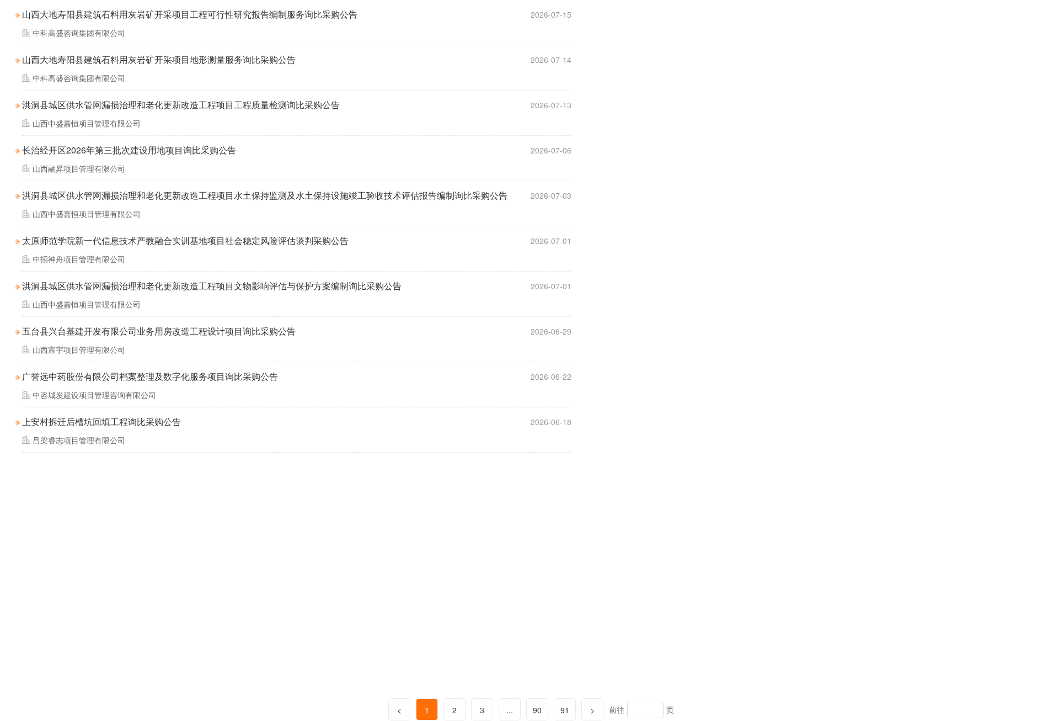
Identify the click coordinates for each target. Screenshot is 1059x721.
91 (564, 709)
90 (537, 709)
